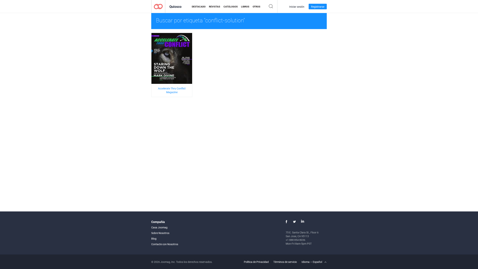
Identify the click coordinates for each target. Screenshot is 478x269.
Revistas (214, 6)
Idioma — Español (312, 262)
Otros (256, 6)
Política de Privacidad (256, 262)
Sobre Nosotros (160, 233)
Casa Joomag (159, 227)
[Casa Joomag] (158, 6)
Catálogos (231, 6)
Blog (153, 238)
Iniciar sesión (296, 6)
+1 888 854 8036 (295, 240)
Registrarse (317, 6)
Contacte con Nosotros (164, 244)
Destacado (199, 6)
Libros (245, 6)
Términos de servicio (285, 262)
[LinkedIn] (302, 221)
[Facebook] (286, 221)
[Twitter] (294, 221)
